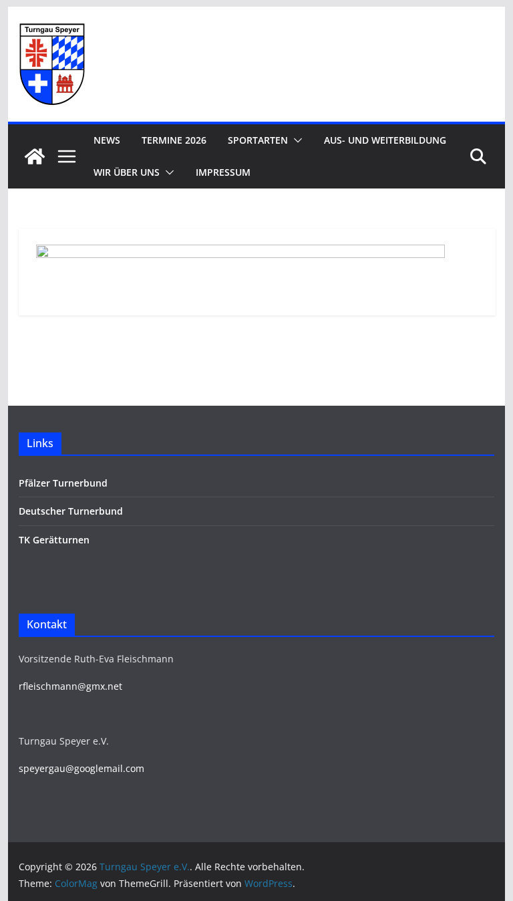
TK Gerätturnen (54, 539)
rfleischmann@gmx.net (70, 686)
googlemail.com (109, 768)
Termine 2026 (174, 140)
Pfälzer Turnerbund (63, 483)
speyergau (42, 768)
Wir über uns (127, 172)
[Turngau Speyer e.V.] (35, 156)
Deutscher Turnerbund (71, 511)
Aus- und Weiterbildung (385, 140)
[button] (295, 140)
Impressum (223, 172)
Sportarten (258, 140)
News (107, 140)
